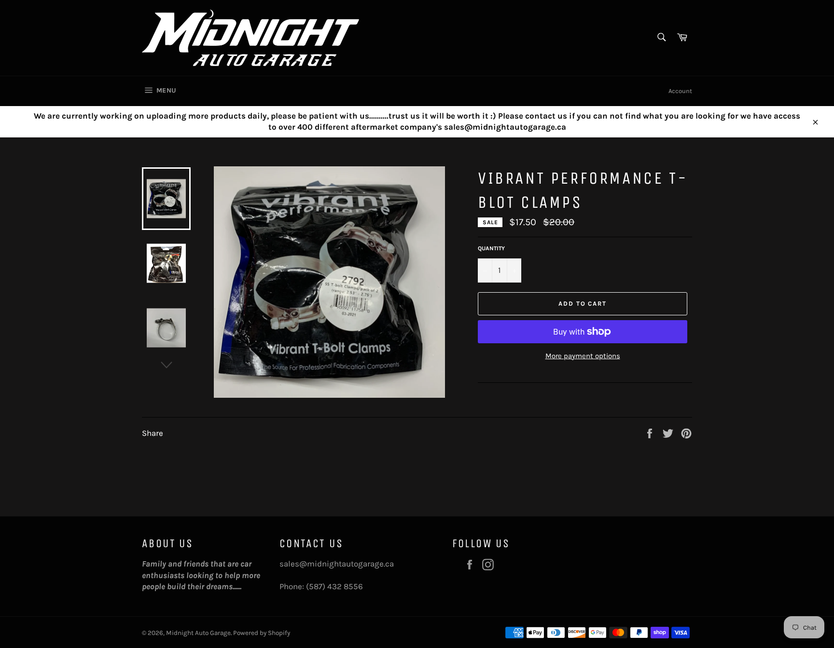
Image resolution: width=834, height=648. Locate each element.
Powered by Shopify (261, 632)
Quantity (491, 248)
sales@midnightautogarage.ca (336, 563)
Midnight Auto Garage (198, 632)
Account (680, 90)
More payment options (582, 355)
